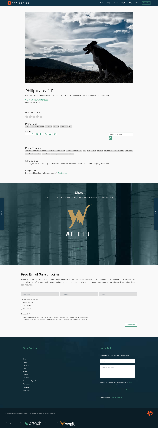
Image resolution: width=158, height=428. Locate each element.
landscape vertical (57, 154)
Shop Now (79, 249)
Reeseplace (63, 126)
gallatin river (108, 150)
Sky (70, 126)
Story (108, 3)
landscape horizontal (37, 126)
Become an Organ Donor (31, 381)
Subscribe (146, 3)
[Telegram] (50, 134)
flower (48, 154)
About (115, 3)
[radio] (26, 117)
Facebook (26, 384)
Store (137, 3)
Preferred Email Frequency (29, 299)
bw (81, 150)
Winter (71, 154)
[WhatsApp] (46, 134)
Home (102, 3)
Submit (128, 390)
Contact (25, 374)
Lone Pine (48, 126)
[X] (27, 134)
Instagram (26, 390)
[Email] (37, 134)
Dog (27, 126)
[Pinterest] (55, 134)
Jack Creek (29, 154)
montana (56, 126)
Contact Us (62, 173)
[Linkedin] (41, 134)
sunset (94, 150)
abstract (100, 150)
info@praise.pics (116, 397)
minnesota (129, 150)
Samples (123, 3)
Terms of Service (110, 383)
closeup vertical (119, 150)
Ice (43, 154)
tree (88, 150)
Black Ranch (61, 150)
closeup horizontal (72, 150)
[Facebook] (32, 134)
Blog (130, 3)
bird (66, 154)
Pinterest (26, 387)
